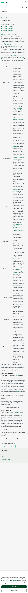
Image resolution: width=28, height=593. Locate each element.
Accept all (14, 586)
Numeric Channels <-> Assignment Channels (18, 271)
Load (6, 44)
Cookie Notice (14, 580)
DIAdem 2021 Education (7, 26)
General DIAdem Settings (18, 230)
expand (18, 391)
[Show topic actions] (24, 20)
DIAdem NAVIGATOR (15, 46)
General (3, 34)
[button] (13, 17)
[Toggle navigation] (7, 2)
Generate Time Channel (18, 119)
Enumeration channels (18, 285)
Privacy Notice (6, 580)
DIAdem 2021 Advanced (7, 30)
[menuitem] (22, 3)
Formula (20, 307)
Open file (17, 375)
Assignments (16, 260)
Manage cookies (14, 590)
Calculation (20, 293)
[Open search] (22, 7)
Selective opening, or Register (14, 44)
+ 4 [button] (14, 30)
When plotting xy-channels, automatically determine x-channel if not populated (18, 225)
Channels (7, 34)
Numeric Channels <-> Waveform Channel (16, 55)
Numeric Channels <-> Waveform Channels (18, 157)
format (21, 114)
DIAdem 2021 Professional (7, 28)
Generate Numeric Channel (11, 54)
